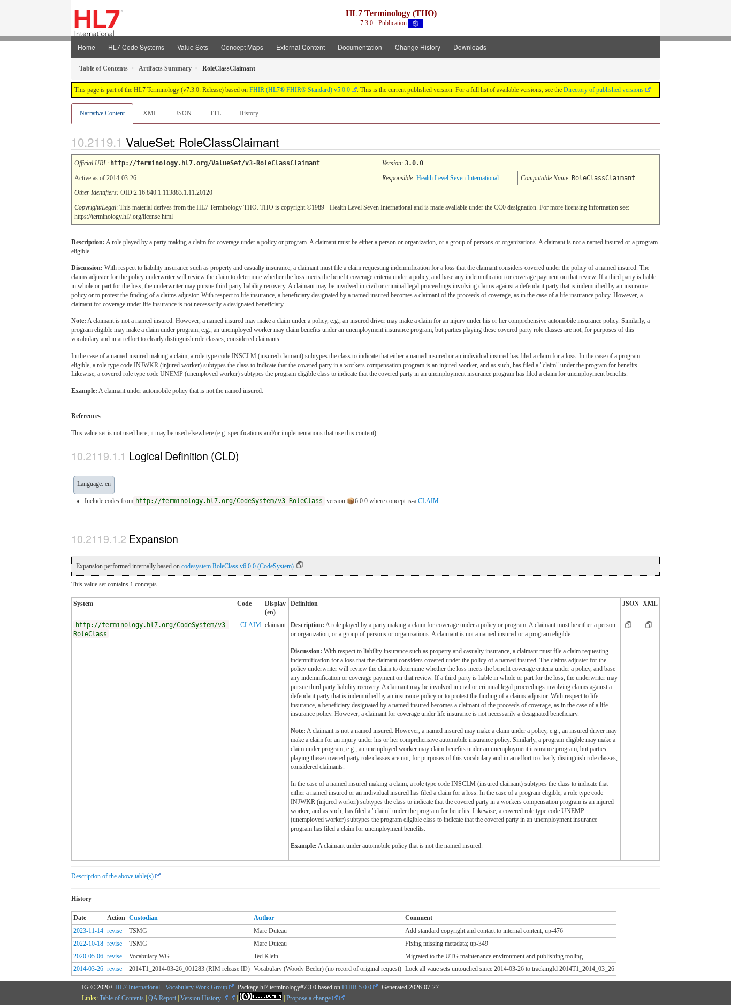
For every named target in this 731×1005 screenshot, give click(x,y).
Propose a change (309, 998)
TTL (215, 113)
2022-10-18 (88, 943)
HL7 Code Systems (136, 46)
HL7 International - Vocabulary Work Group (171, 987)
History (248, 113)
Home (86, 46)
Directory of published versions (604, 90)
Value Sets (192, 46)
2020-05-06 (88, 956)
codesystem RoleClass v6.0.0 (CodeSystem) (237, 566)
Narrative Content (102, 113)
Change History (417, 46)
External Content (300, 46)
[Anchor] (288, 142)
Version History (201, 998)
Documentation (360, 46)
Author (264, 918)
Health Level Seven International (457, 178)
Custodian (143, 918)
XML (150, 113)
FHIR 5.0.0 (356, 987)
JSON (184, 113)
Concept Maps (242, 46)
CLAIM (428, 501)
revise (114, 930)
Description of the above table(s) (112, 876)
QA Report (162, 998)
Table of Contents (122, 998)
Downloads (469, 46)
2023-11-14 (88, 930)
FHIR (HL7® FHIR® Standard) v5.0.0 (299, 90)
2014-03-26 (88, 968)
